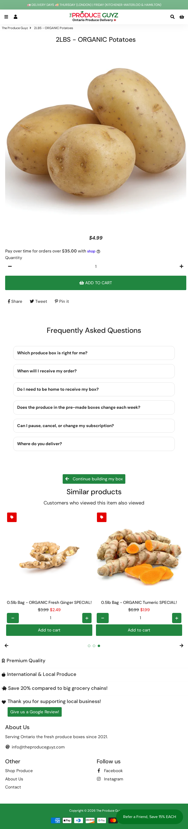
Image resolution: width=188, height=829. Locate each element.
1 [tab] (89, 646)
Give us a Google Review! (34, 711)
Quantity (13, 257)
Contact (13, 787)
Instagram (113, 779)
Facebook (113, 770)
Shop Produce (19, 770)
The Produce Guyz (15, 28)
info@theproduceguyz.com (38, 747)
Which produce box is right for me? (52, 353)
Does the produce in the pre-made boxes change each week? (78, 407)
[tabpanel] (49, 574)
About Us (14, 779)
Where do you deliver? (39, 443)
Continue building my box (97, 479)
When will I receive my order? (47, 371)
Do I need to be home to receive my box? (58, 389)
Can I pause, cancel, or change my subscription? (65, 425)
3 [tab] (99, 646)
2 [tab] (94, 646)
